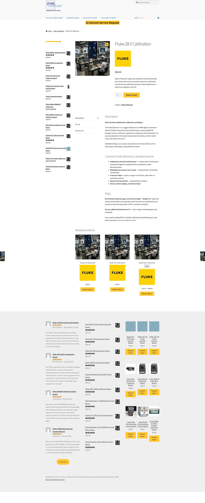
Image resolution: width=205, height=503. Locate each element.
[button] (106, 44)
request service (130, 220)
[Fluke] (123, 59)
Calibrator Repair (73, 18)
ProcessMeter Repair (108, 18)
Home (50, 31)
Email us (119, 220)
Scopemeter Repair (90, 18)
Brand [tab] (77, 124)
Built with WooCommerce (55, 480)
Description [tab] (79, 118)
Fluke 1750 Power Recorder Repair (66, 323)
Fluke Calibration (59, 31)
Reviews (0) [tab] (79, 131)
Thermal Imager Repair (54, 18)
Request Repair (131, 95)
